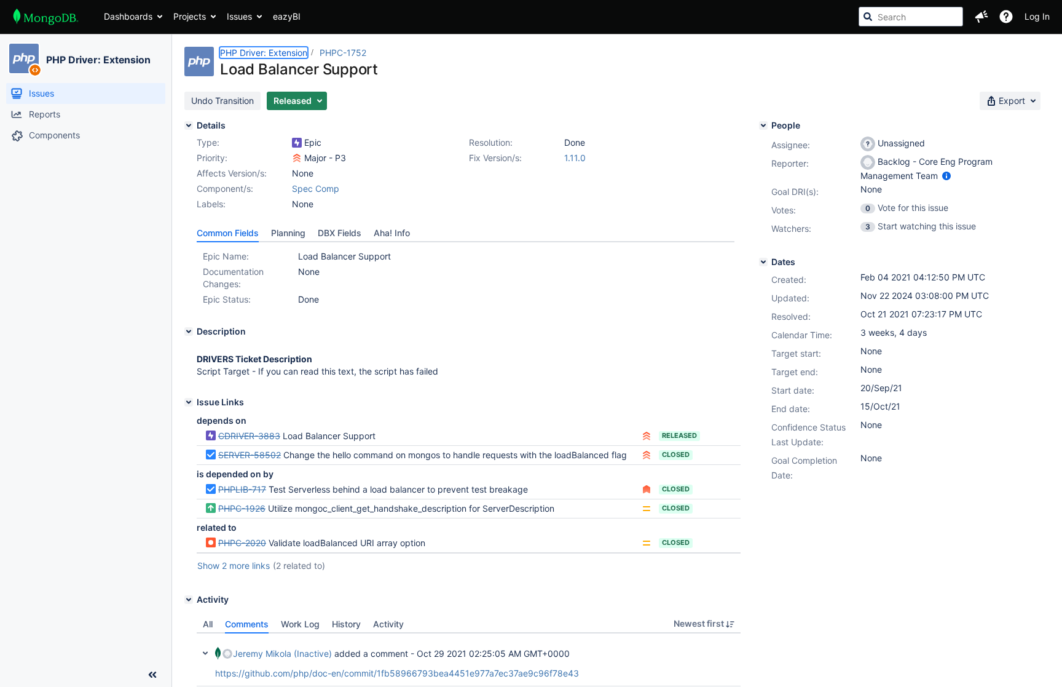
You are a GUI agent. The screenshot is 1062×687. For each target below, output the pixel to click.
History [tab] (346, 624)
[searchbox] (911, 16)
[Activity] (188, 599)
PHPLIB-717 (242, 489)
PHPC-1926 (242, 508)
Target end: (794, 372)
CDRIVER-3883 (249, 436)
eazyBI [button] (287, 16)
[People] (763, 125)
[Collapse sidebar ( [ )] (152, 674)
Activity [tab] (388, 624)
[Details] (188, 125)
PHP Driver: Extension (98, 60)
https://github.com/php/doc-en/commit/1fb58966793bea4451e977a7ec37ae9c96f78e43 (397, 673)
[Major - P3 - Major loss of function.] (297, 158)
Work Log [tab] (300, 624)
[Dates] (763, 262)
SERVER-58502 (249, 455)
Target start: (796, 353)
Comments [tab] (247, 624)
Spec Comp (315, 188)
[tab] (228, 233)
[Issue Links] (188, 402)
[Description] (188, 331)
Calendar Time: (801, 335)
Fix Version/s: (495, 158)
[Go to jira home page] (45, 16)
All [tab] (208, 624)
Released (679, 435)
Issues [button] (239, 16)
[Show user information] (946, 175)
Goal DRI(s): (795, 191)
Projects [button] (189, 16)
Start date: (792, 390)
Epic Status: (227, 299)
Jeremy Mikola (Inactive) (282, 653)
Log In (1037, 16)
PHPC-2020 (242, 543)
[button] (981, 16)
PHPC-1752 (343, 52)
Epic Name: (226, 256)
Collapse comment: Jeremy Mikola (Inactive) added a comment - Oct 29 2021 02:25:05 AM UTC (205, 653)
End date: (790, 408)
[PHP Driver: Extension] (24, 58)
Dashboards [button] (128, 16)
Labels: (211, 204)
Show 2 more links (233, 565)
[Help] (1006, 16)
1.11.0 (575, 158)
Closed (676, 454)
